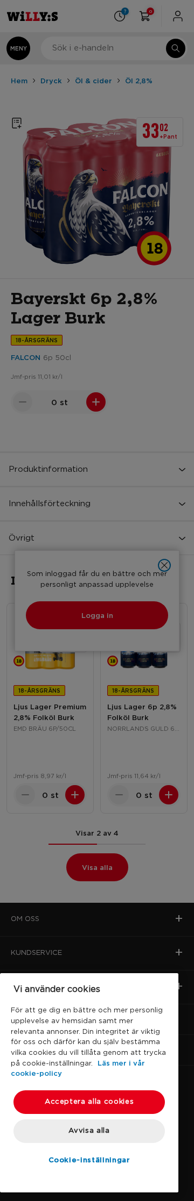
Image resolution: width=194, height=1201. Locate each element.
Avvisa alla (88, 1130)
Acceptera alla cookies (89, 1101)
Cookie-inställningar (89, 1159)
